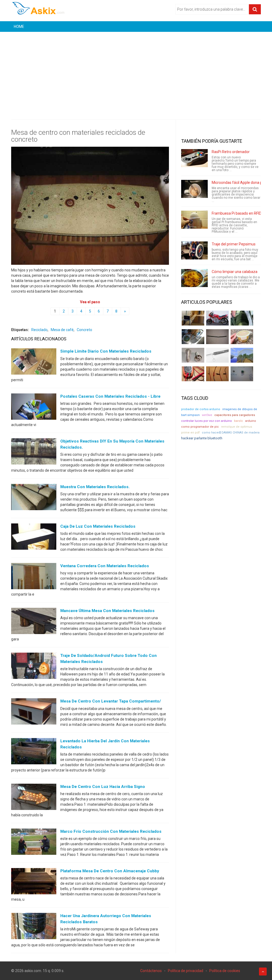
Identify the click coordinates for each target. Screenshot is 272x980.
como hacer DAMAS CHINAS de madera (231, 432)
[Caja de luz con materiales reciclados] (33, 538)
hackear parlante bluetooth (201, 438)
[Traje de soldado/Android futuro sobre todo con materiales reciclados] (33, 667)
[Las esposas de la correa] (217, 337)
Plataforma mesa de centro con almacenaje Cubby (109, 871)
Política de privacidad (185, 971)
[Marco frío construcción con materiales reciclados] (33, 843)
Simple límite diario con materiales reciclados (105, 351)
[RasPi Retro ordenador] (194, 158)
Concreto (84, 330)
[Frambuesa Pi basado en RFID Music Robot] (194, 220)
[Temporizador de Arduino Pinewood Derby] (193, 318)
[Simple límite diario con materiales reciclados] (33, 363)
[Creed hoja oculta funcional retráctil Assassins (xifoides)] (217, 355)
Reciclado (39, 330)
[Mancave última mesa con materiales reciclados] (33, 622)
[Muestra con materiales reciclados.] (33, 498)
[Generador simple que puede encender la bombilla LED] (242, 374)
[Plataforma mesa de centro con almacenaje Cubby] (33, 882)
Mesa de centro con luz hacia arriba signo (102, 786)
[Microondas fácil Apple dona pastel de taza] (194, 189)
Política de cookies (224, 971)
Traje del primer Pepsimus (234, 244)
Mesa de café (62, 330)
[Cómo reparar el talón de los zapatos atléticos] (242, 318)
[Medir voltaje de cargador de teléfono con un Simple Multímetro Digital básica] (193, 374)
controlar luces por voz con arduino (206, 421)
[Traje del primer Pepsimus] (194, 250)
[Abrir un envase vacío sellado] (242, 337)
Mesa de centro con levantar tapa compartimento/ (110, 701)
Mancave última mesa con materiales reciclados (107, 610)
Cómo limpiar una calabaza (234, 272)
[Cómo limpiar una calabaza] (194, 278)
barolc (238, 421)
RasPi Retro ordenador (231, 152)
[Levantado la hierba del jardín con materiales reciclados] (33, 752)
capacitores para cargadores (234, 415)
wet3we (207, 415)
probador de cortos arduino (200, 409)
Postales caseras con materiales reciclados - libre (110, 396)
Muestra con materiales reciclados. (95, 486)
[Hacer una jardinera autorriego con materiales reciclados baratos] (33, 927)
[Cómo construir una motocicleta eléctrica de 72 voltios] (217, 318)
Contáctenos (151, 971)
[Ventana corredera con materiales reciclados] (33, 577)
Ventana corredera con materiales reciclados (104, 565)
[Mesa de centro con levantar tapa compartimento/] (33, 712)
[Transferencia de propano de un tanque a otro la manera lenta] (193, 337)
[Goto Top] (263, 971)
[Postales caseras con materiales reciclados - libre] (33, 407)
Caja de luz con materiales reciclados (97, 526)
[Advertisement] (136, 71)
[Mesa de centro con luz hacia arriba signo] (33, 798)
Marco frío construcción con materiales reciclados (111, 831)
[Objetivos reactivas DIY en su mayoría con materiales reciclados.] (33, 452)
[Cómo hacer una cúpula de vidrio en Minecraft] (242, 355)
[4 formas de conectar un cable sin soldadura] (217, 374)
